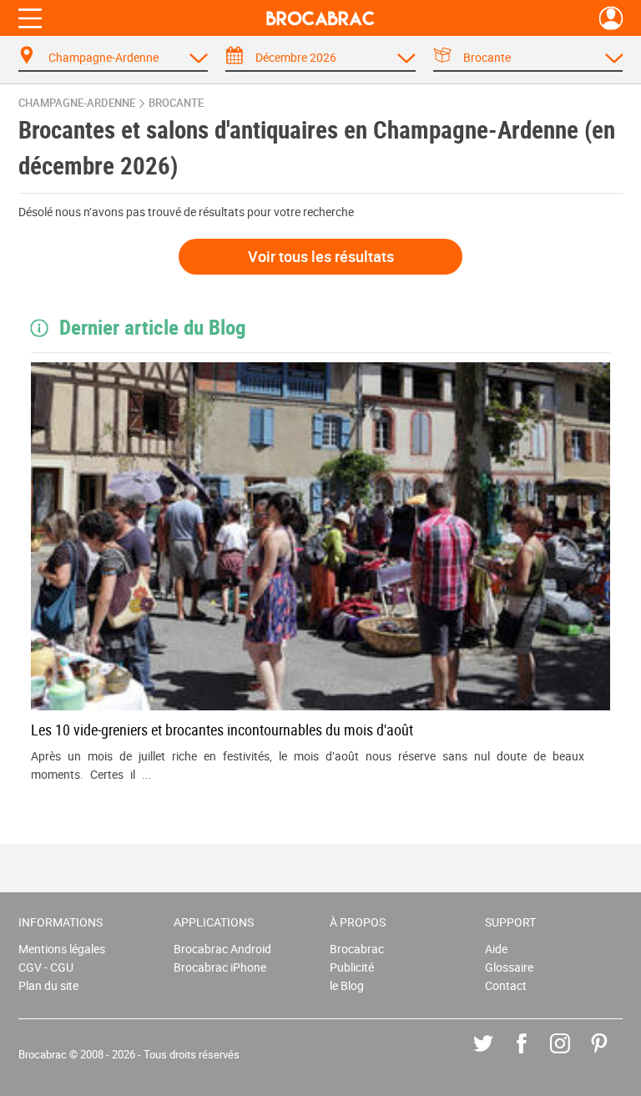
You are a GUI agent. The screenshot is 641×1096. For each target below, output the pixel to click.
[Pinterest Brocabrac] (611, 1055)
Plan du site (48, 985)
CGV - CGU (45, 967)
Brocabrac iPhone (220, 967)
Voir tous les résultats (321, 256)
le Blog (347, 985)
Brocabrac (357, 949)
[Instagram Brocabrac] (572, 1055)
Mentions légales (61, 949)
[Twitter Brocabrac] (495, 1055)
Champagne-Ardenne (76, 103)
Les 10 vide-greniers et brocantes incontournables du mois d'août (222, 730)
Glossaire (509, 967)
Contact (506, 985)
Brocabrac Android (222, 949)
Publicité (352, 967)
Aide (496, 949)
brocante (176, 103)
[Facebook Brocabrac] (534, 1055)
